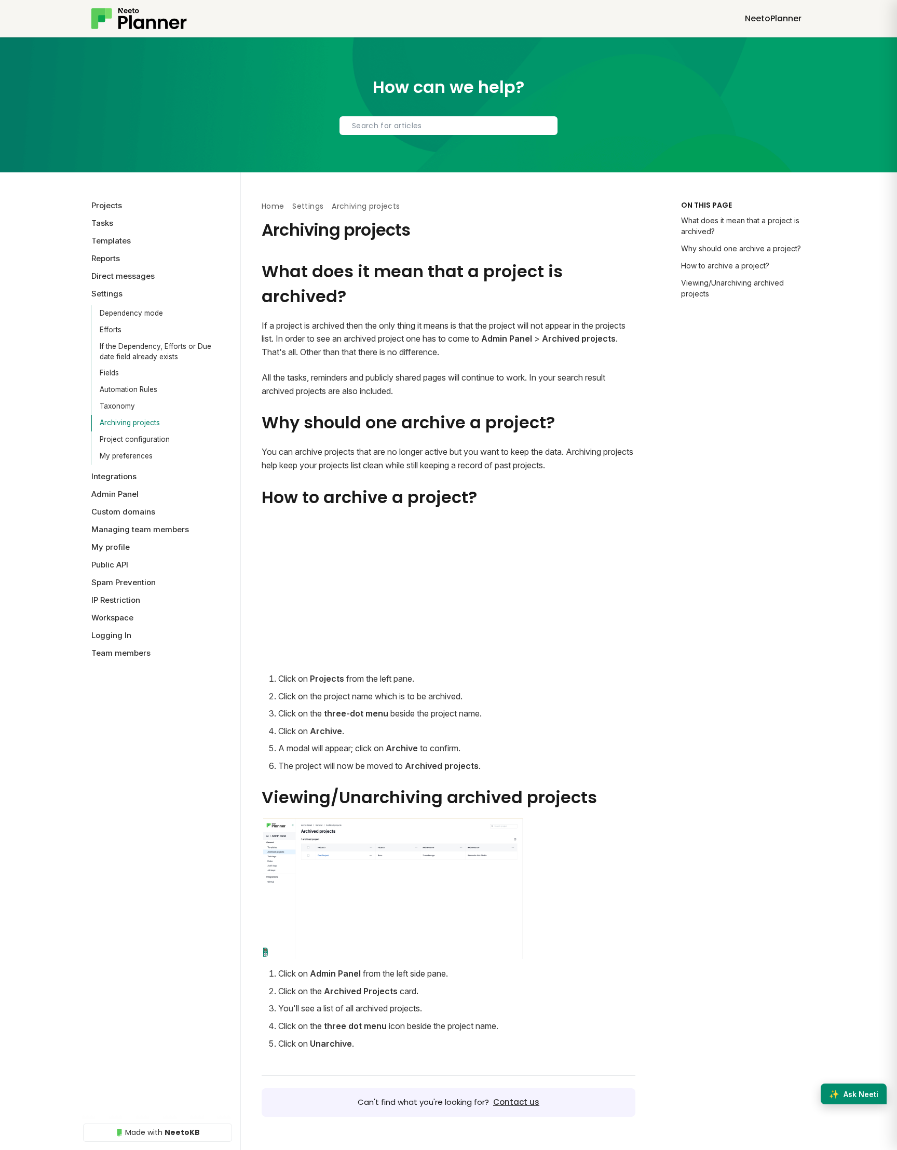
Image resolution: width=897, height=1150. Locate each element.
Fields (109, 373)
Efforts (110, 330)
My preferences (126, 456)
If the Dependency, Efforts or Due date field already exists (155, 351)
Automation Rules (128, 389)
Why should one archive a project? (741, 248)
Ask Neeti (853, 1094)
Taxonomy (117, 406)
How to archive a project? (725, 265)
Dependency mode (131, 313)
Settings (307, 206)
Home (273, 206)
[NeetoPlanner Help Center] (139, 18)
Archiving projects (130, 422)
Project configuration (135, 439)
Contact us (516, 1102)
